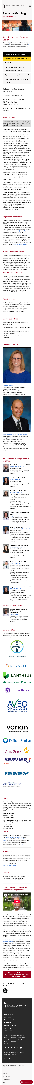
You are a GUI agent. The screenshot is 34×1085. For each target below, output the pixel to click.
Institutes (7, 1022)
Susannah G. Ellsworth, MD (17, 547)
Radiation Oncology (23, 43)
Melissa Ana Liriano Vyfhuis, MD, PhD (20, 529)
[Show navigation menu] (30, 6)
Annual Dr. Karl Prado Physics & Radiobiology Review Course (14, 69)
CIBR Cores (8, 1028)
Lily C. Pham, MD (14, 614)
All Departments (8, 16)
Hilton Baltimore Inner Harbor (14, 837)
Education (6, 45)
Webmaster (6, 1067)
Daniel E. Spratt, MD (15, 563)
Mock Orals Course (10, 63)
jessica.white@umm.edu (18, 231)
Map (4, 1082)
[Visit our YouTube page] (11, 1048)
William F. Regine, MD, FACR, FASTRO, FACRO (15, 434)
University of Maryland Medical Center (15, 1037)
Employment (6, 1079)
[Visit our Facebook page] (5, 1048)
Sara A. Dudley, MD (15, 479)
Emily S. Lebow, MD (15, 516)
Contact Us (7, 1059)
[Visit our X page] (8, 1048)
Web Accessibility (7, 1070)
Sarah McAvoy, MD (8, 385)
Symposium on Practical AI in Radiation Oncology (16, 80)
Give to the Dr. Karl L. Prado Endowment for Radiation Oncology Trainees (18, 974)
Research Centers (10, 1020)
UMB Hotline (6, 1076)
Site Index (5, 1073)
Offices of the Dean (10, 1031)
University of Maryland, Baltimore (14, 1035)
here (23, 844)
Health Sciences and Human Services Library (17, 1044)
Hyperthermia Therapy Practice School (17, 75)
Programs (7, 1017)
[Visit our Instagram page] (18, 1048)
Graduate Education (10, 1025)
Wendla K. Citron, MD (16, 588)
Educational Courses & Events (19, 45)
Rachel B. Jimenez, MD (16, 492)
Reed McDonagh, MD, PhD (17, 466)
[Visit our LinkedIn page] (14, 1048)
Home (4, 43)
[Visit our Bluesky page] (21, 1048)
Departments (12, 43)
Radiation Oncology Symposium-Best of (17, 59)
